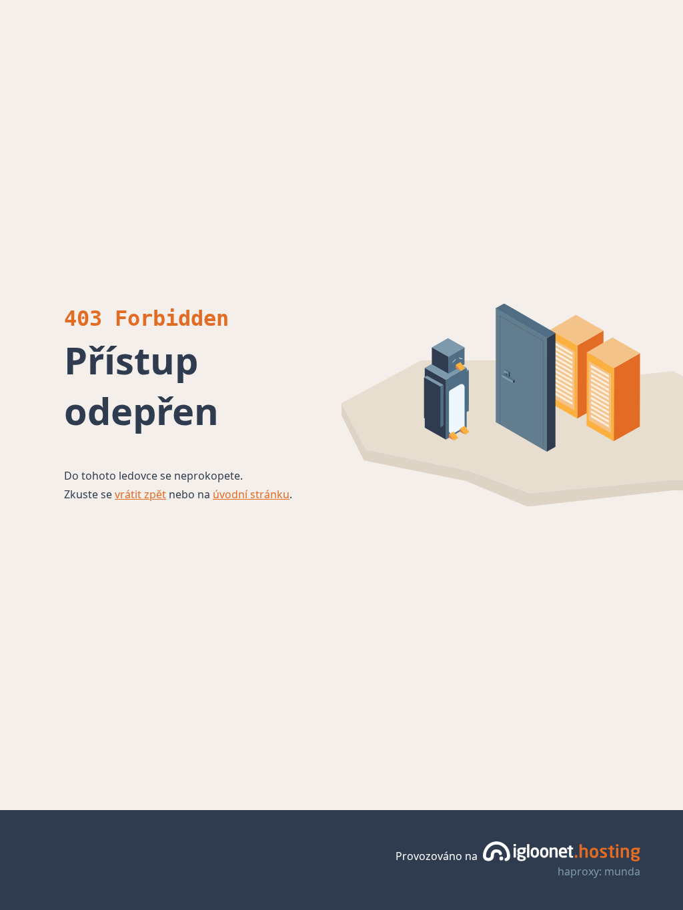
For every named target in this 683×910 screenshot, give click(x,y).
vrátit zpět (140, 494)
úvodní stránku (251, 494)
